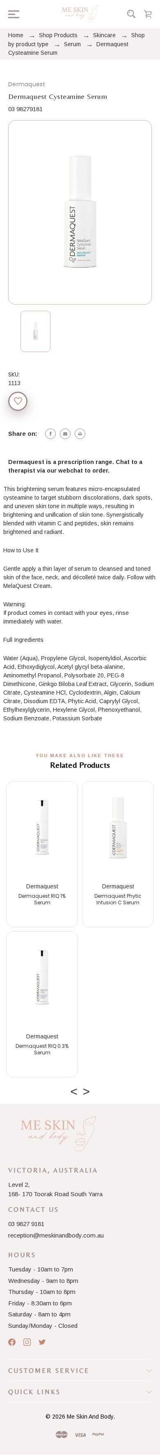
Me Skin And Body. (91, 1416)
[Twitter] (42, 1342)
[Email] (65, 433)
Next (86, 1089)
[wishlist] (17, 401)
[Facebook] (50, 433)
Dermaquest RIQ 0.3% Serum (42, 1049)
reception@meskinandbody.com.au (56, 1235)
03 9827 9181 (26, 1223)
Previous (74, 1089)
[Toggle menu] (11, 13)
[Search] (131, 14)
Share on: (22, 433)
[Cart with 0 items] (148, 14)
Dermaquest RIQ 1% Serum (42, 899)
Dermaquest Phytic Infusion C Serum (118, 899)
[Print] (80, 433)
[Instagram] (27, 1342)
